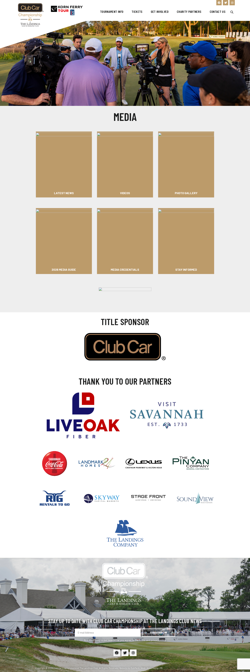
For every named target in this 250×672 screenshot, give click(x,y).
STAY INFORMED (186, 269)
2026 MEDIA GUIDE (64, 269)
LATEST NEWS (64, 193)
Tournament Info (111, 12)
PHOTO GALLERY (186, 193)
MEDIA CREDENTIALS (125, 269)
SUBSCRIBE (157, 632)
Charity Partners (189, 12)
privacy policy (158, 640)
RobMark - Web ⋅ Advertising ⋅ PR (147, 668)
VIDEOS (125, 193)
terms (142, 640)
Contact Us (218, 12)
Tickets (137, 12)
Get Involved (160, 12)
